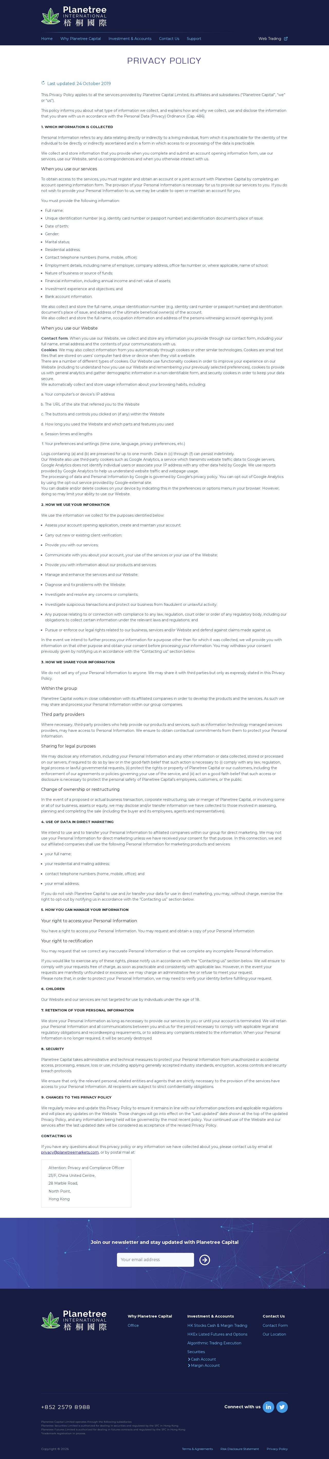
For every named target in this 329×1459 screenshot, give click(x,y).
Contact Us (169, 38)
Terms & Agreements (197, 1449)
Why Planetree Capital (80, 38)
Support (194, 38)
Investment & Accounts (129, 38)
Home (47, 38)
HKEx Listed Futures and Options (217, 1334)
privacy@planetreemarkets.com (70, 1152)
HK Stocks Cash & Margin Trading (217, 1325)
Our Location (274, 1334)
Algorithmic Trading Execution (214, 1343)
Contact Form (275, 1325)
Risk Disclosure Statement (240, 1449)
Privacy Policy (277, 1449)
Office (133, 1325)
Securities (196, 1351)
